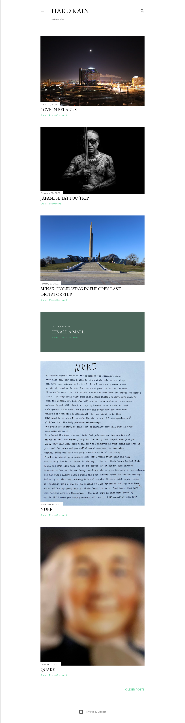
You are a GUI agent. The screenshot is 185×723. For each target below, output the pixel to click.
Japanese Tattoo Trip (64, 198)
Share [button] (43, 115)
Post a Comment (58, 115)
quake (47, 669)
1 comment (55, 203)
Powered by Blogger (95, 711)
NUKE (46, 509)
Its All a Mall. (68, 332)
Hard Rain (70, 11)
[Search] (142, 10)
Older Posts (135, 689)
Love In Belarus (58, 109)
